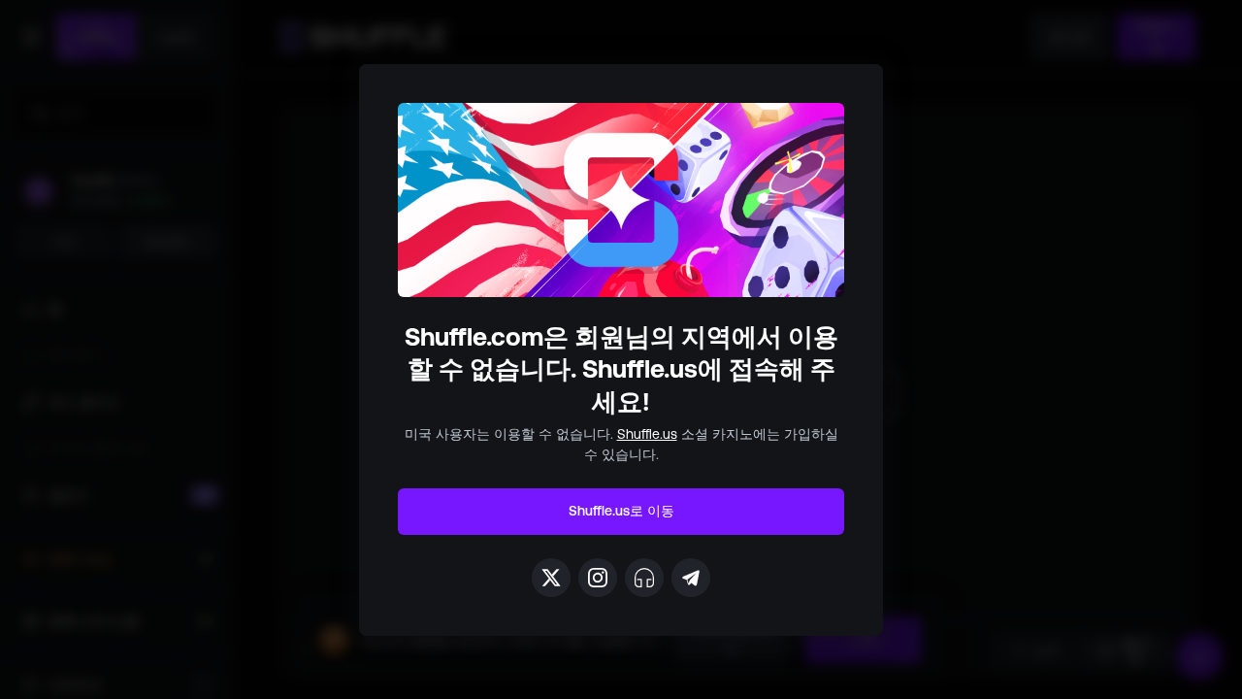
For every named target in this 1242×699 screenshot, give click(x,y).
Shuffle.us (647, 434)
